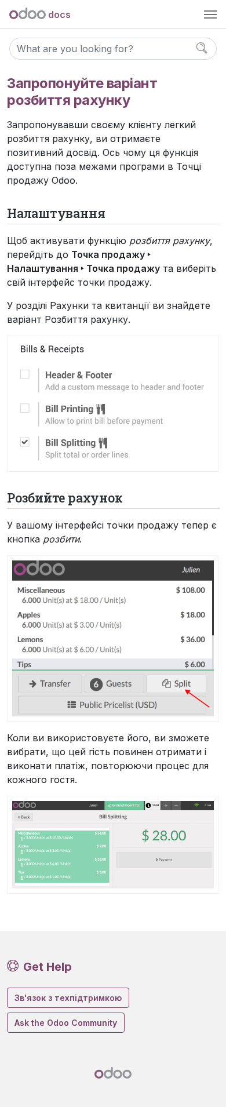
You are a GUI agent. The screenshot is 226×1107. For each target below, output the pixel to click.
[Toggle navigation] (210, 14)
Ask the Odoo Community (65, 1023)
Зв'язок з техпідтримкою (68, 998)
